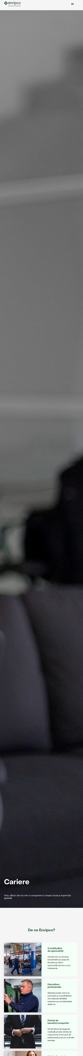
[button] (72, 4)
